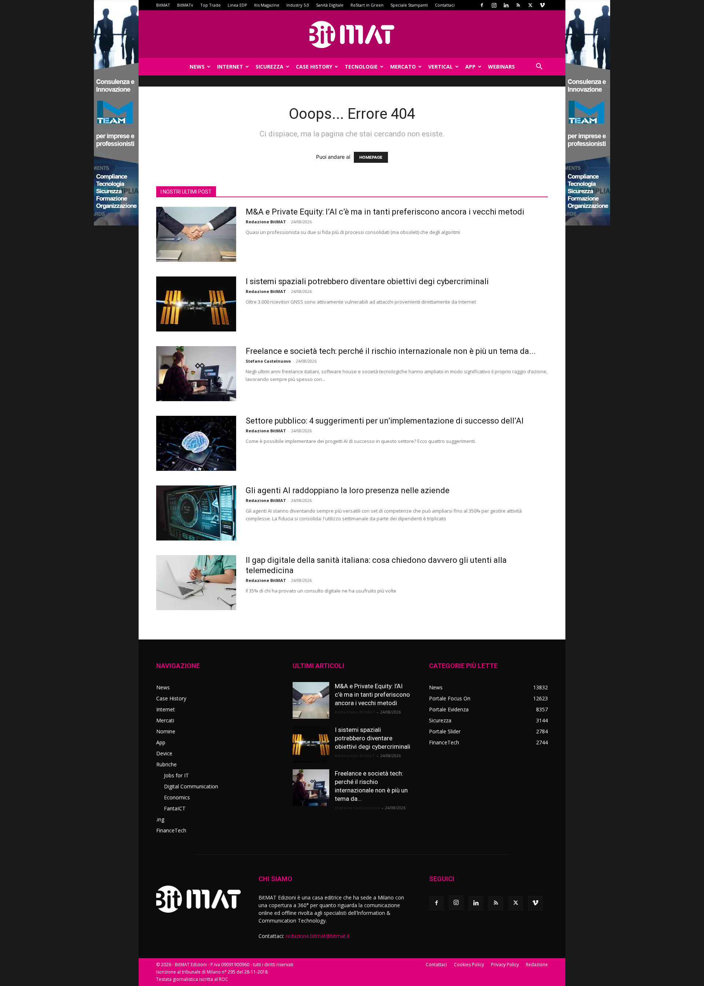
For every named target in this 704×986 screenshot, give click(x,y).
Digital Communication (191, 786)
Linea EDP (237, 5)
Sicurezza (269, 66)
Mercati (165, 720)
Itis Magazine (266, 5)
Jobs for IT (176, 775)
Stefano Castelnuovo (268, 361)
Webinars (501, 66)
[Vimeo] (542, 5)
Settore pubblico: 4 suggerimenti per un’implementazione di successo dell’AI (385, 420)
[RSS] (518, 5)
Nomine (165, 731)
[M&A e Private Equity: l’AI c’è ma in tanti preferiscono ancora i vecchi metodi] (196, 234)
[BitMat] (352, 34)
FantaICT (175, 808)
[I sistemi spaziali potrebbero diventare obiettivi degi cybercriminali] (196, 303)
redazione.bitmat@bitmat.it (318, 935)
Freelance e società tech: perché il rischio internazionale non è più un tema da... (391, 351)
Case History (314, 66)
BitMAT (163, 5)
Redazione (537, 964)
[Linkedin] (505, 5)
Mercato (403, 66)
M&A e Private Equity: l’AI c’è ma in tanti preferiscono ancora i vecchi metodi (385, 211)
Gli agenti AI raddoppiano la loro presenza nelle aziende (348, 490)
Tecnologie (361, 66)
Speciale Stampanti (409, 5)
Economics (177, 797)
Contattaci (445, 5)
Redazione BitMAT (266, 221)
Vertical (440, 66)
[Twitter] (530, 5)
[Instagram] (493, 5)
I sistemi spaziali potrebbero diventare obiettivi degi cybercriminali (367, 281)
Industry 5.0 (297, 5)
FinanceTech (171, 830)
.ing (160, 819)
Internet (230, 66)
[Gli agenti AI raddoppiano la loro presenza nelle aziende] (196, 512)
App (470, 66)
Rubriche (166, 764)
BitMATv (185, 5)
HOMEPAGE (370, 157)
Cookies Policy (469, 964)
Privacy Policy (505, 964)
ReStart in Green (367, 5)
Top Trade (210, 5)
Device (164, 753)
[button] (539, 67)
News (197, 66)
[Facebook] (481, 5)
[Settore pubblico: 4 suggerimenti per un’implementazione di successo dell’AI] (196, 443)
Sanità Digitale (330, 5)
